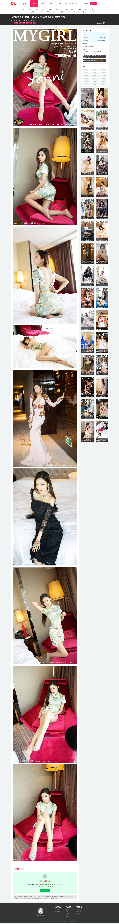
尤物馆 (79, 9)
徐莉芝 (86, 81)
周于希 (103, 72)
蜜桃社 (58, 9)
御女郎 (54, 12)
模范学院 (76, 12)
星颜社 (72, 9)
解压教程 (68, 914)
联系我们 (78, 914)
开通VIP (93, 3)
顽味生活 (92, 12)
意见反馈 (78, 911)
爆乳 (95, 72)
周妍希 (94, 75)
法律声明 (57, 911)
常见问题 (68, 916)
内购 (93, 9)
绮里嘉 (86, 78)
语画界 (86, 9)
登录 (86, 4)
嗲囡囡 (32, 12)
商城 (51, 4)
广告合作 (78, 909)
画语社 (86, 72)
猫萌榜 (69, 12)
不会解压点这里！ (95, 53)
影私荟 (61, 12)
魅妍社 (43, 9)
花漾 (26, 12)
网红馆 (84, 12)
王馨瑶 (103, 78)
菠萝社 (65, 9)
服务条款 (57, 914)
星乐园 (47, 12)
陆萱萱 (103, 81)
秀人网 (22, 9)
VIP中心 (68, 909)
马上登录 (45, 891)
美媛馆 (50, 9)
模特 (42, 4)
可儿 (95, 78)
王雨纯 (103, 75)
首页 (34, 4)
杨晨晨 (86, 75)
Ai (20, 12)
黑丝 (95, 81)
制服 (103, 84)
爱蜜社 (29, 9)
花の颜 (40, 12)
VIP (60, 4)
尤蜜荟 (36, 9)
